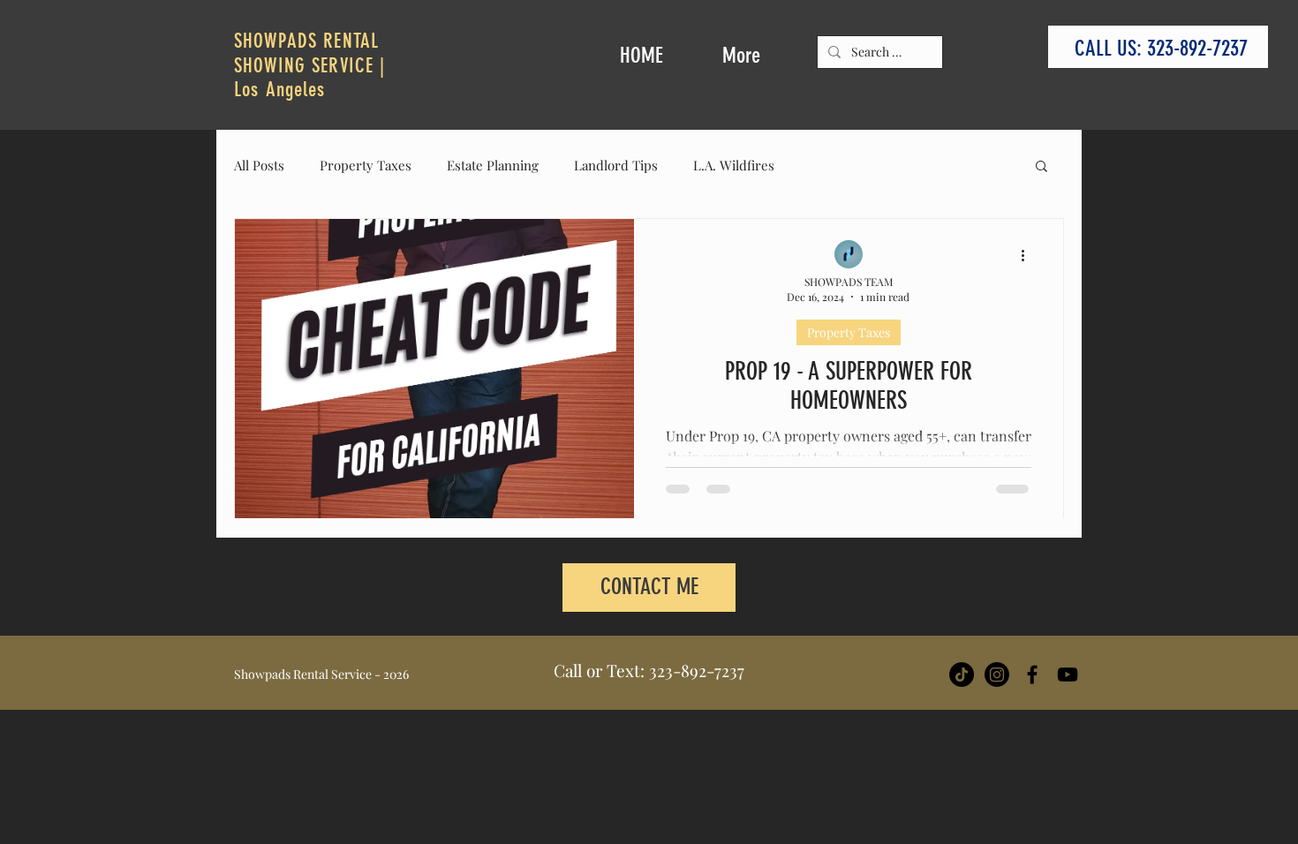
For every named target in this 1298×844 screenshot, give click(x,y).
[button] (1041, 167)
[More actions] (1028, 255)
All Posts (259, 165)
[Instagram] (997, 674)
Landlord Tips (616, 165)
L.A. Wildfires (733, 165)
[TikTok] (961, 674)
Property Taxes (365, 165)
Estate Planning (493, 165)
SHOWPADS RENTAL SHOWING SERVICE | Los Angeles (310, 65)
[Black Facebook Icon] (1032, 674)
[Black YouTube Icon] (1067, 674)
